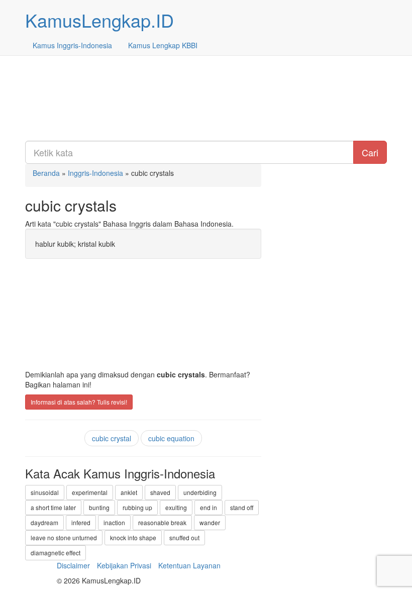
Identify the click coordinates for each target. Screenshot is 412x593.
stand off (241, 507)
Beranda (46, 173)
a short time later (53, 507)
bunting (99, 507)
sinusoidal (45, 492)
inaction (114, 522)
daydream (44, 522)
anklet (129, 492)
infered (80, 522)
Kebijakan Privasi (124, 565)
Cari (370, 152)
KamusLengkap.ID (99, 20)
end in (208, 507)
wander (209, 522)
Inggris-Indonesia (72, 45)
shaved (160, 492)
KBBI (162, 45)
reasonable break (162, 522)
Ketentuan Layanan (189, 565)
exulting (176, 507)
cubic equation (171, 438)
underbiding (200, 492)
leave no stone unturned (64, 537)
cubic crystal (111, 438)
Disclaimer (73, 565)
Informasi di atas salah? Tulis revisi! (79, 402)
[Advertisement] (206, 70)
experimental (90, 492)
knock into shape (133, 537)
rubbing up (137, 507)
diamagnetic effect (55, 552)
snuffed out (184, 537)
